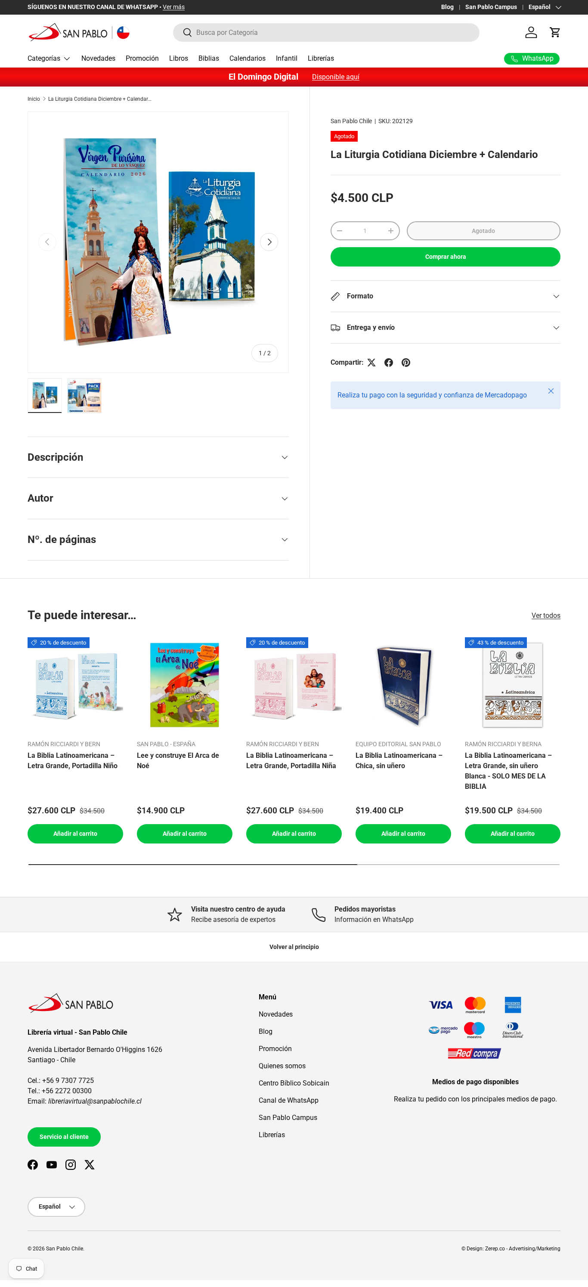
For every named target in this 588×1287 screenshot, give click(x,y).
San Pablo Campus (491, 7)
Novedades (98, 58)
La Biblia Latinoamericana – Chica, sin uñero (399, 760)
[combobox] (326, 32)
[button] (555, 32)
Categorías (44, 58)
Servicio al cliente (64, 1136)
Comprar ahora (445, 256)
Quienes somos (282, 1066)
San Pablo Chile (351, 121)
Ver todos (546, 615)
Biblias (208, 58)
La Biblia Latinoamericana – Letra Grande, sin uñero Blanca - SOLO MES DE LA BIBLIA (508, 771)
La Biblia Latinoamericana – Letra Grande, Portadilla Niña (291, 760)
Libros (178, 58)
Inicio (34, 99)
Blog (447, 7)
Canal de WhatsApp (289, 1100)
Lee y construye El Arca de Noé (178, 760)
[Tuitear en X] (371, 362)
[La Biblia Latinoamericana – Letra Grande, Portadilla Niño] (75, 685)
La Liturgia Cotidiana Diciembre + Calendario (100, 99)
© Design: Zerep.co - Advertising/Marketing (510, 1249)
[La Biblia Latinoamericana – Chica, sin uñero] (403, 685)
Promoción (142, 58)
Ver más (174, 7)
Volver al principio (294, 946)
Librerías (321, 58)
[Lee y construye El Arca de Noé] (184, 685)
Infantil (286, 58)
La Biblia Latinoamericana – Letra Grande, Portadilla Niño (73, 760)
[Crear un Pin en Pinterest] (406, 362)
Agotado (483, 230)
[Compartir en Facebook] (388, 362)
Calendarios (247, 58)
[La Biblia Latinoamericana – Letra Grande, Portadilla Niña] (294, 685)
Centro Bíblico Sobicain (294, 1083)
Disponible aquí (335, 77)
